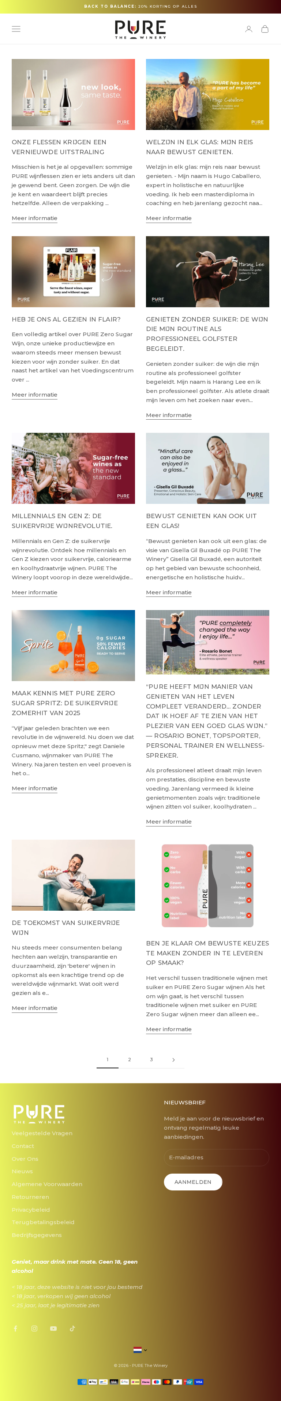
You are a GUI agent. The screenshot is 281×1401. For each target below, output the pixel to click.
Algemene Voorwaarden (47, 1184)
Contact (23, 1145)
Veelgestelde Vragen (42, 1133)
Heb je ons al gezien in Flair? (66, 319)
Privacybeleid (31, 1209)
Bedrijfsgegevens (37, 1234)
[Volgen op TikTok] (72, 1328)
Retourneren (30, 1196)
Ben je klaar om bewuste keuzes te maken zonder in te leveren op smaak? (207, 953)
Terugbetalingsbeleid (43, 1222)
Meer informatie (34, 218)
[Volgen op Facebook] (15, 1328)
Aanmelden (193, 1182)
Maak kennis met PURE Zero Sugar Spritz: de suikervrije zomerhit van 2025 (65, 703)
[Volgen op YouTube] (53, 1328)
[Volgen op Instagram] (34, 1328)
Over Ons (25, 1158)
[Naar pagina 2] (173, 1060)
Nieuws (22, 1171)
